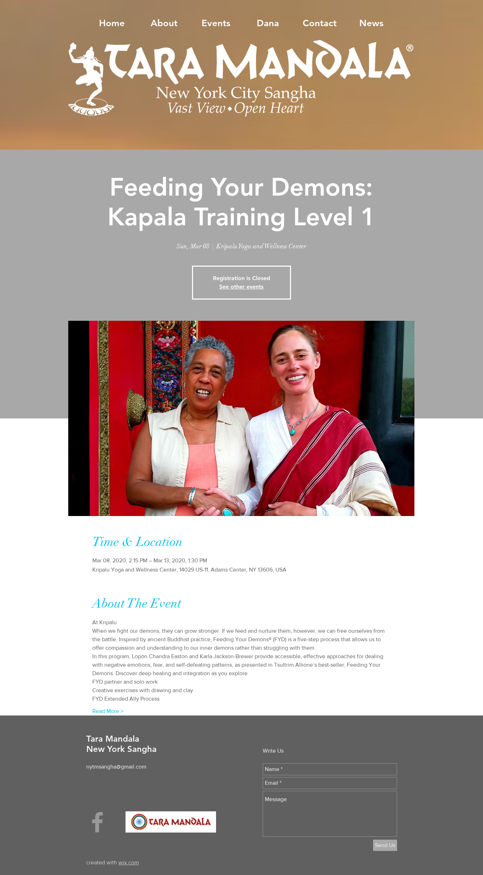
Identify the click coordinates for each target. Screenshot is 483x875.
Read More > (107, 711)
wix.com (128, 862)
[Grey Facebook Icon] (97, 822)
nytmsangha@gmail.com (116, 767)
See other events (241, 286)
